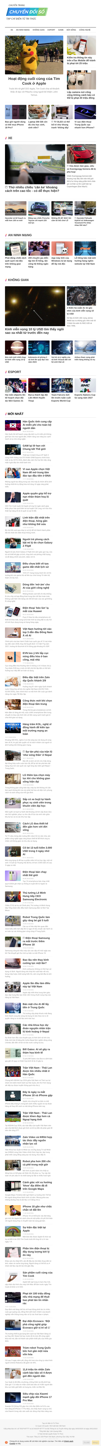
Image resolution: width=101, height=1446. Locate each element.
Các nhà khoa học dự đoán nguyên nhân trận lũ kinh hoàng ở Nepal (37, 1028)
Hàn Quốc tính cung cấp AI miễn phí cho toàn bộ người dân (37, 425)
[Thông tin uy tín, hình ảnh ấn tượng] (27, 20)
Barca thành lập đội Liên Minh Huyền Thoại (38, 398)
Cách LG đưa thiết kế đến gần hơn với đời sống (35, 827)
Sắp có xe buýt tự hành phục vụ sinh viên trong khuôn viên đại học (37, 802)
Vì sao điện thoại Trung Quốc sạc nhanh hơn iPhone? (84, 125)
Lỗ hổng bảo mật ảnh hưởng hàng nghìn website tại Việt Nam (85, 261)
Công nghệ (84, 30)
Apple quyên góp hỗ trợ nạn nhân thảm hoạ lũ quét (37, 496)
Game (61, 30)
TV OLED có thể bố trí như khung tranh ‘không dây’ (60, 125)
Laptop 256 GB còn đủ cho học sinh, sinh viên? (37, 125)
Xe (12, 30)
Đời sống (71, 30)
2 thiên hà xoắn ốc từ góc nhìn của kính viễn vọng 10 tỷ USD (80, 311)
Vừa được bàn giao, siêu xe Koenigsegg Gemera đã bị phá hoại (81, 169)
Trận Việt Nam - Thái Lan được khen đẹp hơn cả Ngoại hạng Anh (37, 1116)
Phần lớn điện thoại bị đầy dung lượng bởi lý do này (36, 1251)
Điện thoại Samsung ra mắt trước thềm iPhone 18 (36, 941)
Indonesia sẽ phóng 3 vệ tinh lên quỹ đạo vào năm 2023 (38, 359)
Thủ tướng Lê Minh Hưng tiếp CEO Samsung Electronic (35, 896)
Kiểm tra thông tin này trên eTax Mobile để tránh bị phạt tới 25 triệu (81, 60)
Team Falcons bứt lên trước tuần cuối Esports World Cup (61, 398)
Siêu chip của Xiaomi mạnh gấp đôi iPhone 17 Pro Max (37, 1397)
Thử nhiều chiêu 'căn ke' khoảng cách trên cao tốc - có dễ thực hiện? (32, 189)
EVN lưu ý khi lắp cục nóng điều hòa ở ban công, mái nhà (36, 656)
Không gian (38, 30)
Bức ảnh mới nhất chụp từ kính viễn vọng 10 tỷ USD (15, 359)
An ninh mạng (23, 30)
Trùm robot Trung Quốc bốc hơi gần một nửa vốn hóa (37, 1351)
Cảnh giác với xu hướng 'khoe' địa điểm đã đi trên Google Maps (37, 1185)
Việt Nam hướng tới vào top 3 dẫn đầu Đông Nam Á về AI (37, 632)
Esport (51, 30)
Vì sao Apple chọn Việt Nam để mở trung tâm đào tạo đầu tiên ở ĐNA (37, 472)
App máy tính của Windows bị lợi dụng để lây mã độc (61, 261)
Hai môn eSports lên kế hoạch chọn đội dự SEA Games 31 (15, 398)
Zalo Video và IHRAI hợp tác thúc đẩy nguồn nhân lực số (37, 1140)
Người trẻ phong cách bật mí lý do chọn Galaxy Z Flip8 (37, 542)
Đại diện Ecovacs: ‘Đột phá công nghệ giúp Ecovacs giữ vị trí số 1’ (36, 1324)
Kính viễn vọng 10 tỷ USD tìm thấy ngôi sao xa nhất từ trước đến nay (34, 331)
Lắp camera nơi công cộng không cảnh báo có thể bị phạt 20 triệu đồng (81, 95)
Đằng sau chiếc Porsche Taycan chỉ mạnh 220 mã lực (39, 220)
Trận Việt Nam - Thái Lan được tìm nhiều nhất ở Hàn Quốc (37, 1071)
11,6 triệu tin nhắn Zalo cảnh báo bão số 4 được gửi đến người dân (37, 1373)
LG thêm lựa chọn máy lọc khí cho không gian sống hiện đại (36, 778)
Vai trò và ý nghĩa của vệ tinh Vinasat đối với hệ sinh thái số (61, 359)
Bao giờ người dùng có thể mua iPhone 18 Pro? (15, 125)
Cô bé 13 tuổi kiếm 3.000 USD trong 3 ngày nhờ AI (37, 851)
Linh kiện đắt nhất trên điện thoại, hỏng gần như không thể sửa (36, 521)
